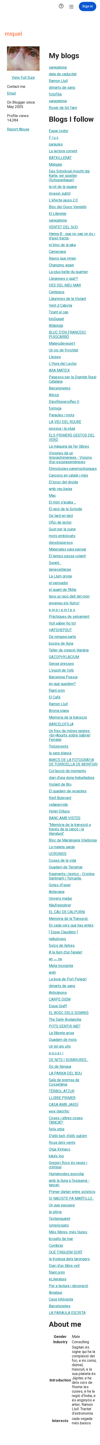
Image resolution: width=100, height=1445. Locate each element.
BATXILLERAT (60, 158)
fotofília (55, 94)
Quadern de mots (63, 1039)
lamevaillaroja (60, 569)
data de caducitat (63, 74)
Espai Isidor (58, 131)
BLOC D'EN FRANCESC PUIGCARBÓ (67, 334)
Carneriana (57, 251)
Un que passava (62, 1205)
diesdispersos (61, 542)
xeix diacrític (59, 1111)
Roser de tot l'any (63, 107)
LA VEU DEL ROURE (65, 422)
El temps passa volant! (67, 556)
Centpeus (56, 292)
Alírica (54, 395)
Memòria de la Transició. (68, 918)
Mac (52, 495)
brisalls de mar (61, 1239)
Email (11, 93)
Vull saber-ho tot (62, 623)
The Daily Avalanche (65, 1019)
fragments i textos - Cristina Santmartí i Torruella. (71, 876)
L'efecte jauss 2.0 (63, 200)
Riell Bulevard (60, 798)
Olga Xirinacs (59, 1149)
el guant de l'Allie (62, 589)
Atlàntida (56, 325)
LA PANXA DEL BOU (65, 1073)
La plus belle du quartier (68, 272)
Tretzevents (58, 746)
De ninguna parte (62, 637)
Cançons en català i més (68, 475)
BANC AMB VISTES (64, 818)
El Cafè (54, 697)
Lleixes (55, 357)
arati (52, 972)
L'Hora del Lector (63, 363)
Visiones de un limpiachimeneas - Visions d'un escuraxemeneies (70, 457)
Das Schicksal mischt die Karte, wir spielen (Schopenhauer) (69, 175)
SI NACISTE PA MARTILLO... (71, 1198)
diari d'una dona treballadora (71, 777)
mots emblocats (62, 536)
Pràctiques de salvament (69, 616)
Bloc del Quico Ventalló (68, 207)
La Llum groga (60, 576)
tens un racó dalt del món (69, 596)
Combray (56, 1245)
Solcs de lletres (62, 945)
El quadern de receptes (68, 791)
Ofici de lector (60, 522)
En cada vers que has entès (71, 925)
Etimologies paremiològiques (73, 468)
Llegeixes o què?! (63, 278)
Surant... (55, 563)
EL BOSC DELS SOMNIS (69, 1013)
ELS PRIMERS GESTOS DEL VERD (72, 437)
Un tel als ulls (60, 1046)
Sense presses (61, 663)
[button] (61, 6)
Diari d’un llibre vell (64, 1265)
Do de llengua (60, 1066)
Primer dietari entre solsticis (72, 1192)
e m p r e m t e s (62, 610)
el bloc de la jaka (62, 245)
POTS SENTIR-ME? (64, 1026)
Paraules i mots (61, 415)
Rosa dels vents (62, 1142)
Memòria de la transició (68, 717)
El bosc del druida (63, 482)
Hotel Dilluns (59, 811)
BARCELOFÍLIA (61, 724)
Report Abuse (18, 129)
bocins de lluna (61, 643)
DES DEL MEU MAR (65, 285)
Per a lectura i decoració (68, 1286)
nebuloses (57, 939)
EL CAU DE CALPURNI (67, 912)
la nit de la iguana (63, 187)
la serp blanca (60, 753)
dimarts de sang (62, 87)
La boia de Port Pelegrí (68, 979)
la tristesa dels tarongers (69, 1259)
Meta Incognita (61, 965)
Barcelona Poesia (63, 677)
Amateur (55, 1292)
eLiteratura (57, 1279)
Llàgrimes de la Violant (67, 299)
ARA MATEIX (59, 370)
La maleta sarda (62, 847)
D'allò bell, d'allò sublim (68, 1136)
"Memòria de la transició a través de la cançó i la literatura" (70, 829)
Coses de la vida (62, 860)
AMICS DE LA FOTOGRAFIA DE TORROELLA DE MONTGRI (73, 762)
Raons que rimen (62, 258)
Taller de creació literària (69, 650)
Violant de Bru (60, 784)
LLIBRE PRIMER (62, 1098)
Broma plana (59, 710)
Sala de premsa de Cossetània (64, 1082)
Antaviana (56, 892)
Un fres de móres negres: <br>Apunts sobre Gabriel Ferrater (69, 735)
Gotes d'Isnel (59, 885)
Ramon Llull (58, 81)
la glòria (55, 1212)
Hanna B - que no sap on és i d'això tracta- (72, 236)
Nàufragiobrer (60, 905)
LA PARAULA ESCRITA (67, 1313)
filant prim (57, 690)
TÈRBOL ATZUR (61, 1091)
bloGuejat (56, 319)
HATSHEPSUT (60, 630)
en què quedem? (62, 684)
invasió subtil (59, 193)
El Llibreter (58, 213)
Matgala (55, 164)
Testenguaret (59, 1218)
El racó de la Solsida (65, 509)
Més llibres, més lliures (68, 1232)
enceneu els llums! (64, 603)
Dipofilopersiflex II (64, 401)
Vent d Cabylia (60, 305)
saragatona (58, 67)
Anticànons (58, 992)
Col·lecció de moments (67, 771)
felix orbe (56, 1129)
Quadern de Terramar (66, 867)
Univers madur (60, 898)
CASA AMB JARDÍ (63, 1104)
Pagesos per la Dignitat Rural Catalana (72, 379)
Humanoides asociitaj (66, 1174)
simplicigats (59, 1225)
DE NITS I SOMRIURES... (68, 1060)
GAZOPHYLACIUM (64, 657)
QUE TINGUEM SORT (66, 1252)
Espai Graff (58, 1006)
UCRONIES (58, 854)
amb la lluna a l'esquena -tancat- (69, 1182)
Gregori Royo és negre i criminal (68, 1165)
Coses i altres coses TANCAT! (66, 1120)
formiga (55, 408)
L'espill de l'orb (61, 670)
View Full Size (23, 77)
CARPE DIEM (59, 999)
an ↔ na (55, 959)
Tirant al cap (58, 312)
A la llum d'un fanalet (65, 952)
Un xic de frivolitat (63, 350)
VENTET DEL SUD (63, 227)
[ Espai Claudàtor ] (63, 932)
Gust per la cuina (62, 529)
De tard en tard (61, 516)
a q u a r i (56, 1053)
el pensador (58, 583)
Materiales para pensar (67, 549)
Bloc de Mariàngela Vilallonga (73, 840)
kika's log (56, 1156)
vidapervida (58, 804)
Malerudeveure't (62, 343)
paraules (56, 144)
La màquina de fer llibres (69, 446)
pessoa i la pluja (62, 428)
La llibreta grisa (61, 1033)
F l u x (53, 137)
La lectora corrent (63, 151)
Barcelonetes (59, 388)
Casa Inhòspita (61, 1299)
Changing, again (61, 265)
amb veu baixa (60, 489)
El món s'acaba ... (62, 502)
